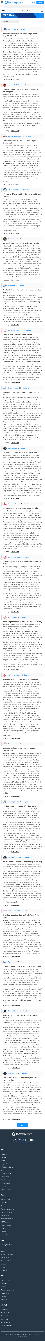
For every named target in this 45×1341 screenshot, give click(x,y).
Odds (28, 11)
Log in (33, 2)
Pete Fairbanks (13, 1011)
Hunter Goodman (14, 857)
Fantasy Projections (7, 1209)
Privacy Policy (5, 1322)
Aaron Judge (12, 617)
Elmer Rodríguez (14, 557)
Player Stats (5, 1154)
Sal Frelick (11, 239)
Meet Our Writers (7, 1313)
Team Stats (5, 1177)
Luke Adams (12, 1073)
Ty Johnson (12, 962)
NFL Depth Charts (7, 1167)
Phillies (22, 29)
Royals (25, 802)
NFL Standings (5, 1180)
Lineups (3, 1228)
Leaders (22, 11)
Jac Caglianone (13, 802)
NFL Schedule (5, 1183)
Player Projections (7, 1254)
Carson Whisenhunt (15, 136)
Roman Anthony (13, 504)
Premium (40, 2)
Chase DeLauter (13, 330)
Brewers (23, 239)
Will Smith (11, 285)
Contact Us (4, 1316)
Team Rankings (6, 1173)
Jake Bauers (12, 448)
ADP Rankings (5, 1222)
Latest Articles (5, 1189)
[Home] (13, 2)
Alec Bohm (12, 29)
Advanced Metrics (7, 1219)
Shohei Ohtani (13, 388)
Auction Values (6, 1225)
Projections (36, 11)
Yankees (27, 557)
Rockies (27, 857)
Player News (5, 1164)
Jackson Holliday (14, 85)
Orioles (27, 85)
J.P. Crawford (13, 190)
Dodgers (22, 285)
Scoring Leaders (6, 1245)
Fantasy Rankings (6, 1212)
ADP (2, 1170)
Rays (22, 962)
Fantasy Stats (13, 11)
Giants (28, 136)
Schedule (4, 1235)
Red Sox (26, 504)
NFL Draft (4, 1186)
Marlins (25, 1011)
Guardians (27, 330)
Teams (3, 1232)
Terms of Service (6, 1326)
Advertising (4, 1319)
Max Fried (11, 744)
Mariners (25, 190)
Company (4, 1309)
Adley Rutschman (14, 675)
